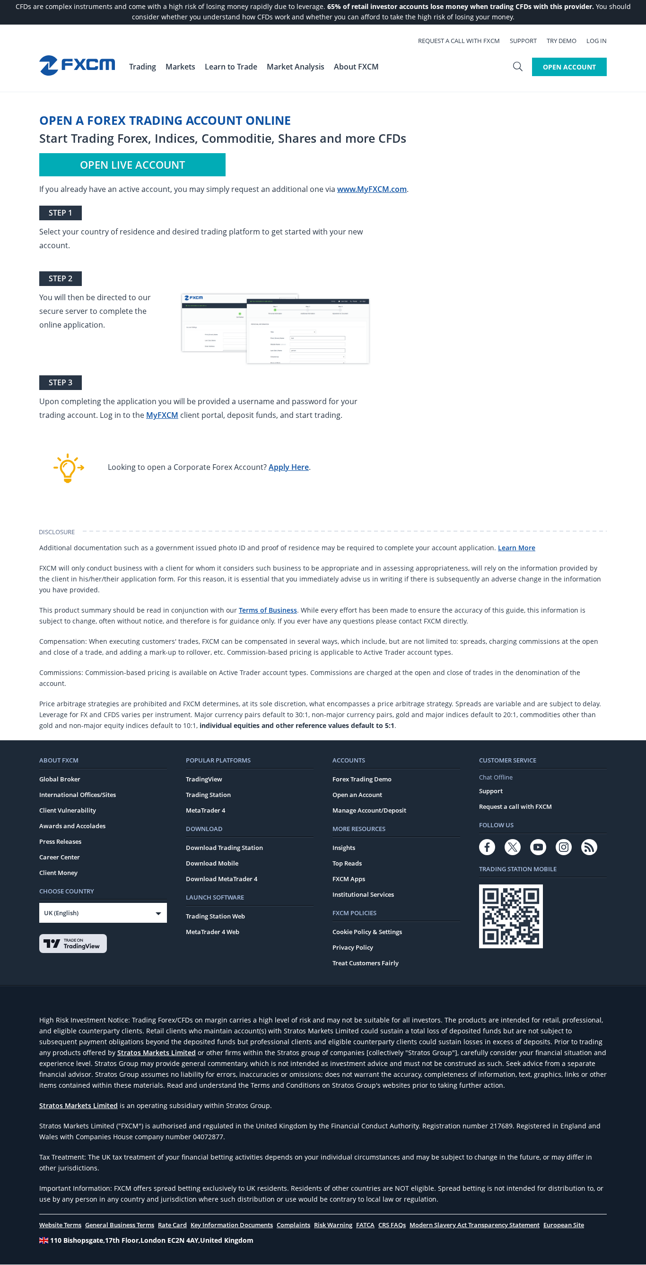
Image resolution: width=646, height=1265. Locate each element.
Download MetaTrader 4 (221, 879)
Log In (596, 40)
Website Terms (60, 1225)
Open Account (569, 66)
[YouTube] (538, 847)
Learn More (516, 547)
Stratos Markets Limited (156, 1052)
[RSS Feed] (589, 847)
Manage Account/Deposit (369, 810)
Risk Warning (333, 1225)
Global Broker (59, 779)
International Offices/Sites (77, 794)
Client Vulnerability (67, 810)
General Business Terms (119, 1225)
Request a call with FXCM (459, 40)
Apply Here (289, 467)
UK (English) (61, 913)
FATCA (365, 1225)
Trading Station (208, 794)
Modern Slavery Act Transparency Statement (475, 1225)
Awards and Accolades (72, 826)
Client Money (58, 872)
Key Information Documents (232, 1225)
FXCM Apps (348, 879)
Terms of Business (268, 610)
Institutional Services (363, 894)
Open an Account (357, 794)
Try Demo (561, 40)
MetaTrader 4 (205, 810)
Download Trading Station (224, 847)
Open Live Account (132, 164)
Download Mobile (212, 863)
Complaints (293, 1225)
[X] (513, 847)
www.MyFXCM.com (372, 189)
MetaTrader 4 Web (212, 931)
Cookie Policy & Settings (367, 931)
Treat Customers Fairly (365, 963)
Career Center (59, 857)
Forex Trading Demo (362, 779)
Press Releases (60, 841)
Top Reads (347, 863)
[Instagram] (564, 847)
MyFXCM (162, 415)
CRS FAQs (392, 1225)
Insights (343, 847)
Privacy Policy (352, 947)
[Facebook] (487, 847)
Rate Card (172, 1225)
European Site (563, 1225)
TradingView (204, 779)
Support (523, 40)
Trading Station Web (215, 916)
